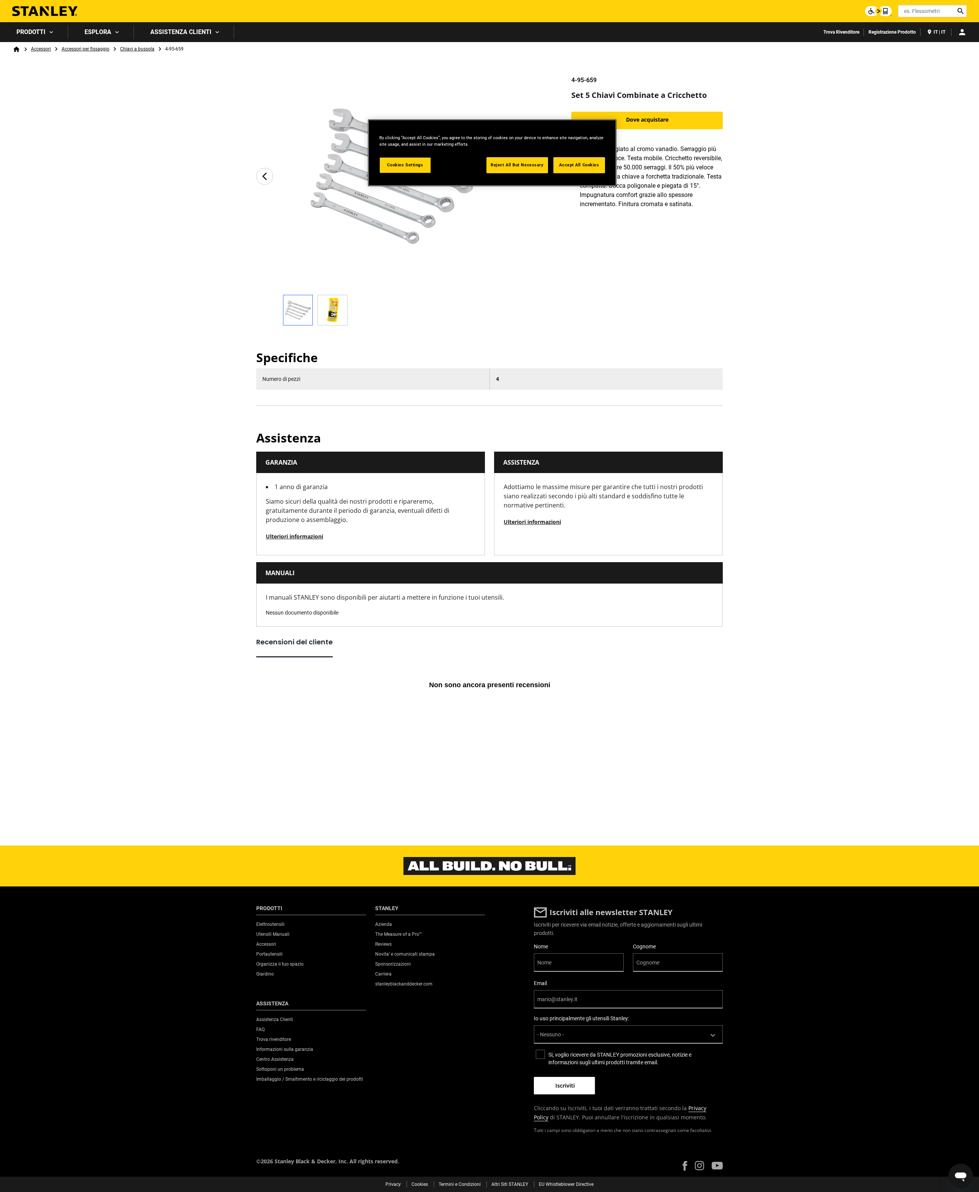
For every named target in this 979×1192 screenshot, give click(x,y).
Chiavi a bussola (137, 49)
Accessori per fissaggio (85, 49)
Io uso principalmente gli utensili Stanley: (581, 1018)
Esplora (98, 32)
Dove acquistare (647, 119)
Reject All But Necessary (517, 164)
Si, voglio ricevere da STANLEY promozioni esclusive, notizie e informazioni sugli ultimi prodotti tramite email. (619, 1058)
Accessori (41, 49)
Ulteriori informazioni (294, 536)
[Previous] (264, 176)
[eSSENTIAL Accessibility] (878, 11)
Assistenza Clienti (180, 32)
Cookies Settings (405, 164)
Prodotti (31, 32)
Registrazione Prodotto (892, 32)
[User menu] (962, 32)
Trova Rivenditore (841, 32)
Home (16, 49)
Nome (541, 946)
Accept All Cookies (579, 164)
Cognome (644, 946)
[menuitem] (34, 32)
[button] (685, 1166)
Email (540, 983)
